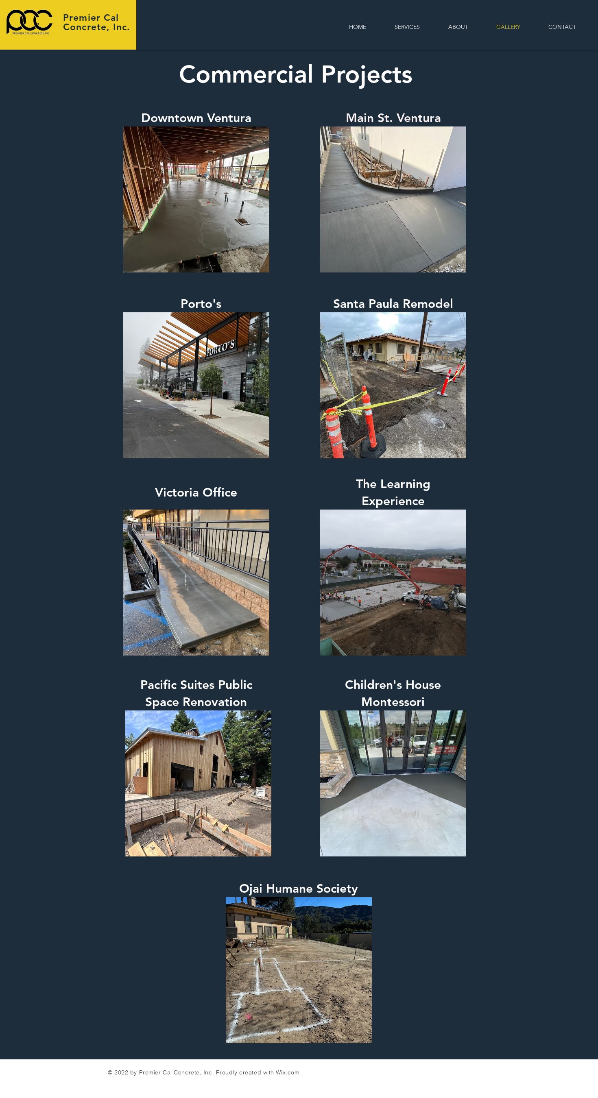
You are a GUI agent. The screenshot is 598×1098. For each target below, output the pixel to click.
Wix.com (287, 1072)
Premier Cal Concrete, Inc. (96, 22)
